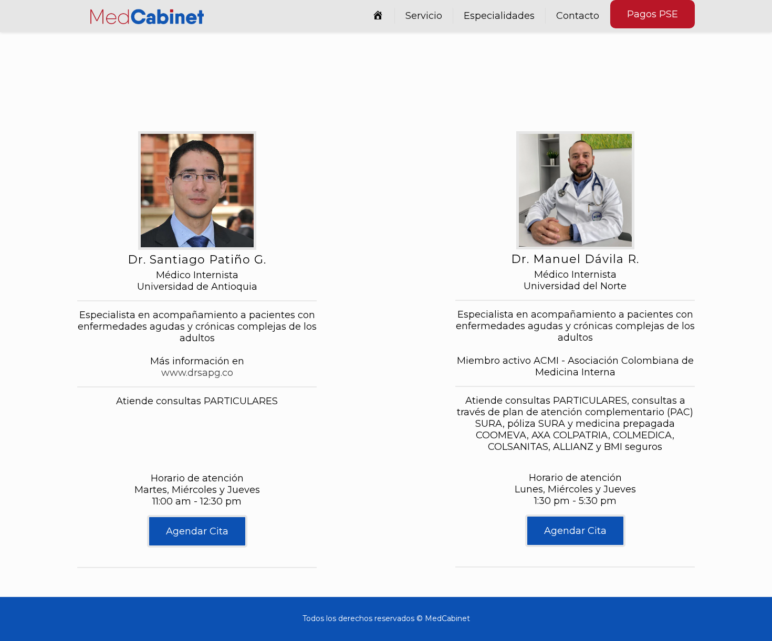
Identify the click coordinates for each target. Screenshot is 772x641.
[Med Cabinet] (147, 15)
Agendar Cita (197, 531)
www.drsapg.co (197, 373)
